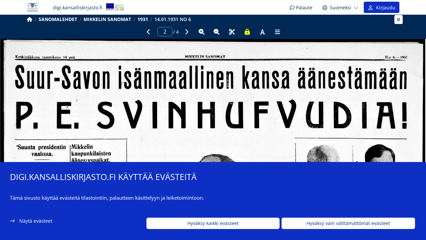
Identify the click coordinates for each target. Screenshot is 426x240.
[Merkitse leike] (232, 31)
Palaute (304, 7)
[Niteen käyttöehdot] (247, 31)
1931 (142, 19)
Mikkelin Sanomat (107, 19)
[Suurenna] (201, 31)
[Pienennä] (216, 31)
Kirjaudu (384, 7)
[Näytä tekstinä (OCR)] (262, 31)
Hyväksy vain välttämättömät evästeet (348, 223)
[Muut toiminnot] (277, 31)
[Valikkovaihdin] (398, 19)
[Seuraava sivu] (186, 31)
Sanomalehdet (58, 19)
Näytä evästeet (35, 221)
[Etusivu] (29, 19)
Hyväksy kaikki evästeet (213, 223)
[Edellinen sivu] (148, 31)
